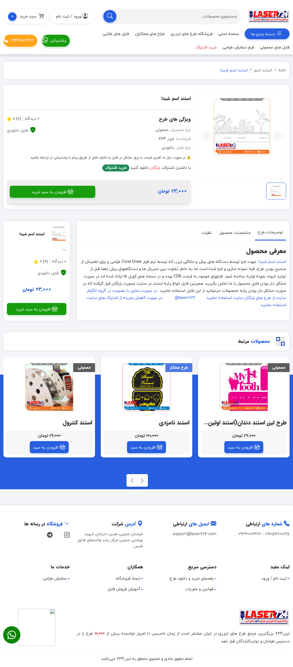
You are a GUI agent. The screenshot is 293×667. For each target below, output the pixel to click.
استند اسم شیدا (272, 262)
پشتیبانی (58, 40)
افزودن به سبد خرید (49, 192)
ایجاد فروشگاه (128, 578)
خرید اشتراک (116, 168)
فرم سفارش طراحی (238, 47)
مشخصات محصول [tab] (235, 233)
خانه (282, 70)
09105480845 (277, 534)
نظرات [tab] (207, 233)
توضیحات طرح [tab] (270, 232)
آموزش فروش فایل (124, 589)
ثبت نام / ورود (274, 578)
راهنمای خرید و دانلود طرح (191, 578)
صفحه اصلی (228, 34)
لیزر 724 (166, 139)
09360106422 (22, 40)
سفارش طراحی (55, 578)
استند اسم (263, 70)
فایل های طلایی (115, 34)
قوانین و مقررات (199, 589)
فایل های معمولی (275, 47)
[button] (26, 16)
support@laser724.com (194, 534)
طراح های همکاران (150, 34)
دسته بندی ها (263, 34)
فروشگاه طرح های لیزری (192, 34)
